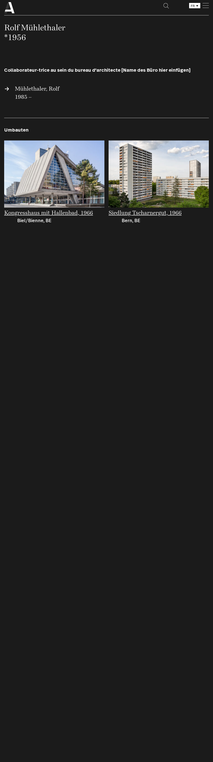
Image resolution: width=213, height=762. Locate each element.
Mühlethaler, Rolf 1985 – (37, 92)
